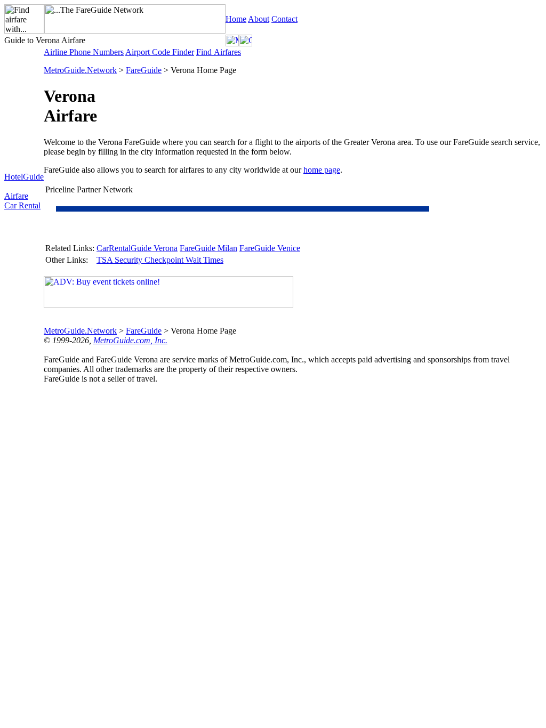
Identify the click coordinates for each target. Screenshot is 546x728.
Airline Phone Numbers (84, 51)
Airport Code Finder (159, 51)
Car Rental (22, 205)
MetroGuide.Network (80, 70)
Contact (284, 18)
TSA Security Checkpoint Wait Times (160, 259)
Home (236, 18)
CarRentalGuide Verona (137, 248)
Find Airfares (218, 51)
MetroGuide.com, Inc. (130, 340)
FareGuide (144, 70)
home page (321, 169)
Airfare (16, 195)
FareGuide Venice (269, 248)
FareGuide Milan (208, 248)
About (258, 18)
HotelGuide (24, 176)
